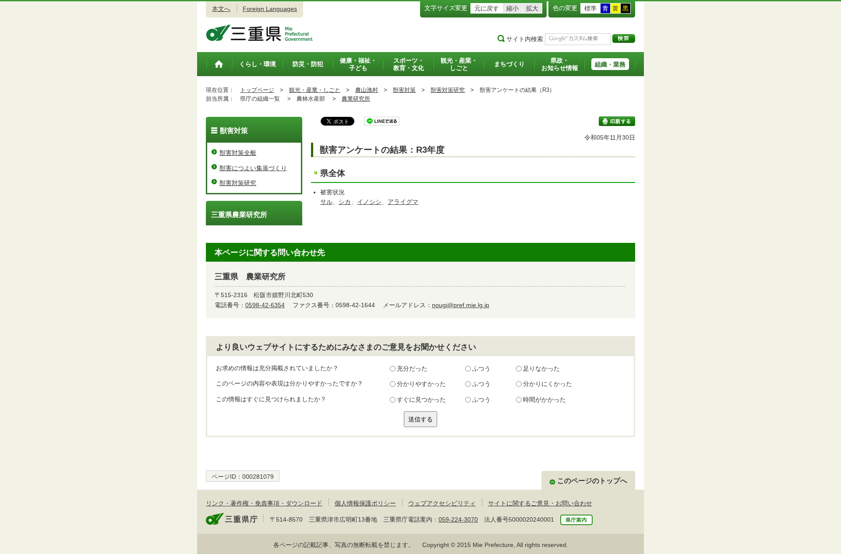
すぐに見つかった (421, 399)
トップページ (257, 90)
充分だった (412, 368)
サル (326, 201)
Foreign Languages (270, 8)
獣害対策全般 (237, 152)
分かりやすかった (421, 383)
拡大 (532, 8)
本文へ (221, 8)
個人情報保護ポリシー (365, 503)
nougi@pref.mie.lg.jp (460, 305)
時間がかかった (544, 399)
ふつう (481, 368)
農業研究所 (356, 98)
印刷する (617, 121)
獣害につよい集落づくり (253, 168)
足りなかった (541, 368)
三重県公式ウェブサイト (259, 33)
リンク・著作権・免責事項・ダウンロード (264, 503)
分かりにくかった (547, 383)
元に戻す (486, 8)
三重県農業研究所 (239, 214)
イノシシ (369, 201)
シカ (345, 201)
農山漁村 (366, 90)
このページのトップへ (592, 480)
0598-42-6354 (265, 305)
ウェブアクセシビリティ (442, 503)
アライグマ (403, 201)
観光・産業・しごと (314, 90)
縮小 (512, 8)
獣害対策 (404, 90)
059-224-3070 (458, 519)
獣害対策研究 (448, 90)
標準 (590, 8)
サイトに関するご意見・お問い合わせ (540, 503)
